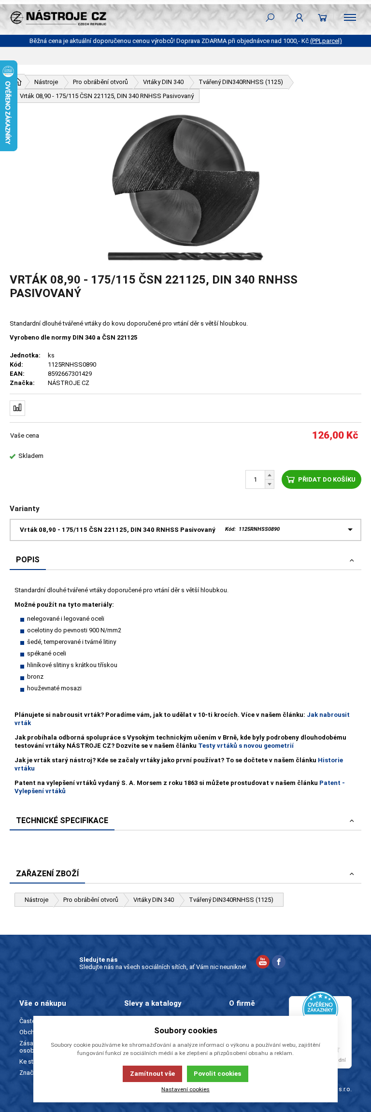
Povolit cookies (217, 1073)
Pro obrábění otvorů (90, 899)
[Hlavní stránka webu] (17, 81)
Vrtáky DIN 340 (153, 899)
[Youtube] (263, 963)
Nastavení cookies (185, 1089)
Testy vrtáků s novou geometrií (246, 745)
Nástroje (36, 899)
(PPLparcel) (326, 40)
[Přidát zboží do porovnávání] (17, 408)
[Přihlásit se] (299, 17)
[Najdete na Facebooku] (278, 963)
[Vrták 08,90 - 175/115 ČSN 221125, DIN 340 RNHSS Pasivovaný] (185, 188)
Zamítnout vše (152, 1073)
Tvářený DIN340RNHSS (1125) (231, 899)
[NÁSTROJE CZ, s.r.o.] (58, 17)
